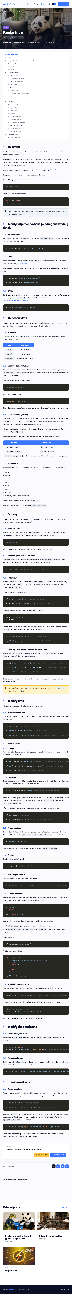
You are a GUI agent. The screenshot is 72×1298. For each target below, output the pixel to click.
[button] (36, 170)
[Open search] (49, 4)
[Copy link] (54, 1166)
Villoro (5, 11)
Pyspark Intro (11, 1270)
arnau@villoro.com (13, 1289)
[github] (65, 1289)
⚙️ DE (18, 11)
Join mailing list (57, 1155)
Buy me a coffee (41, 1155)
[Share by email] (67, 1166)
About (36, 4)
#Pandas (13, 38)
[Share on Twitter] (62, 1166)
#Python (6, 38)
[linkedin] (62, 1289)
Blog (42, 4)
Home (29, 4)
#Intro (21, 38)
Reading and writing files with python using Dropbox (18, 1237)
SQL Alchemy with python (50, 1236)
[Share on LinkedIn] (58, 1166)
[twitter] (68, 1289)
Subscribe (62, 4)
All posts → (65, 1208)
